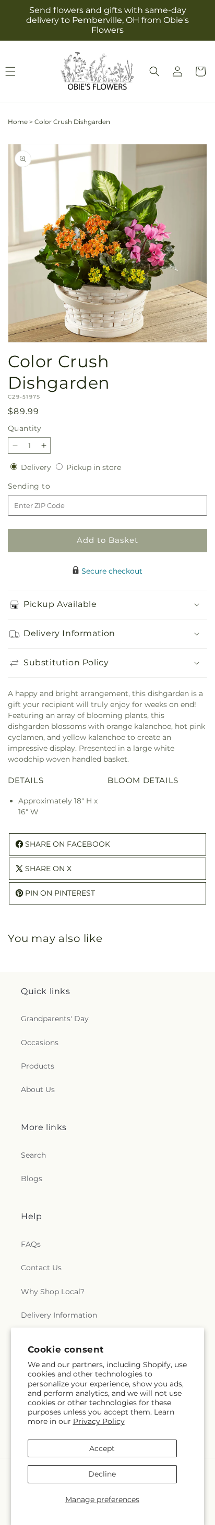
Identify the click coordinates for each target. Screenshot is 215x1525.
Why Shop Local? (53, 1291)
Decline (102, 1474)
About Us (38, 1089)
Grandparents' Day (55, 1018)
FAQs (31, 1244)
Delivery (37, 467)
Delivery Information (59, 1315)
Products (37, 1066)
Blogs (31, 1178)
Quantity (24, 428)
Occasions (39, 1042)
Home (18, 122)
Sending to (44, 486)
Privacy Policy (99, 1421)
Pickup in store (93, 467)
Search (33, 1155)
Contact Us (41, 1267)
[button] (154, 71)
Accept (102, 1448)
